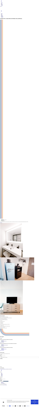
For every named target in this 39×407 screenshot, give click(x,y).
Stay (1, 3)
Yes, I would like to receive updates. (4, 357)
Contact (2, 5)
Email (0, 355)
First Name (1, 354)
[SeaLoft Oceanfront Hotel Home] (3, 9)
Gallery (2, 4)
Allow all (34, 400)
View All (1, 338)
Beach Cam (2, 16)
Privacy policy (2, 382)
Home (1, 2)
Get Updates (1, 358)
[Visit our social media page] (1, 0)
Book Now (1, 6)
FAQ (1, 375)
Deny (34, 403)
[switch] (15, 405)
